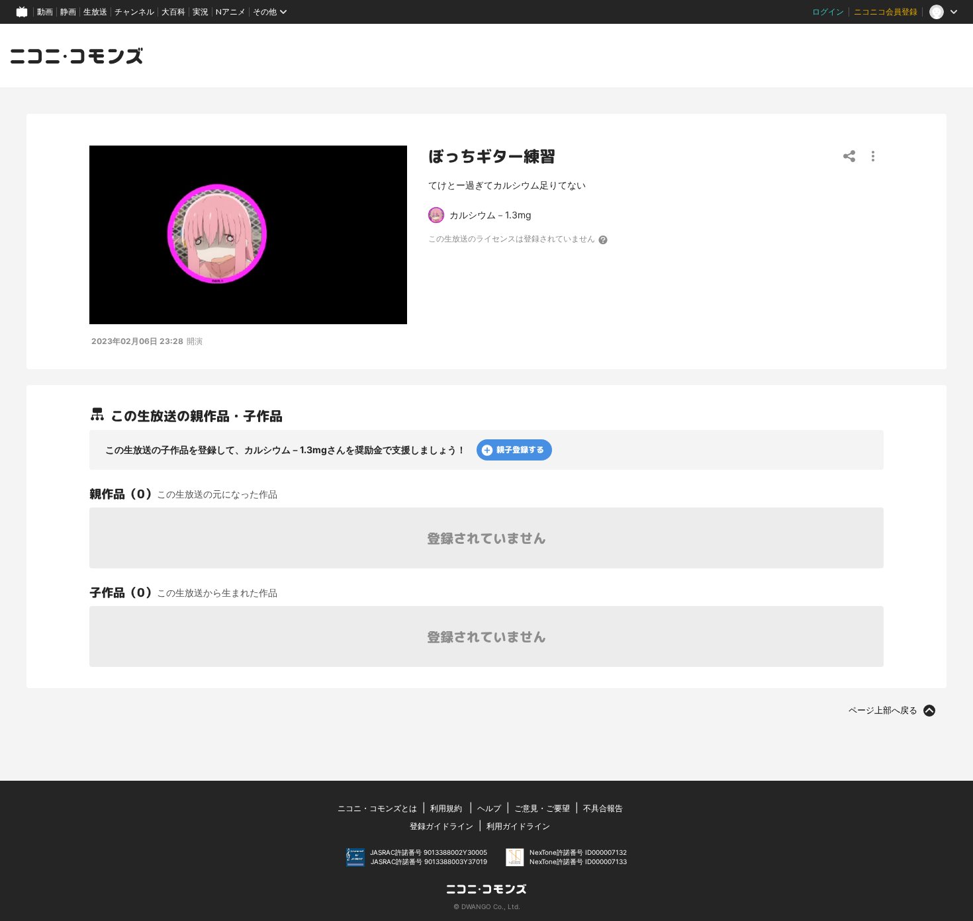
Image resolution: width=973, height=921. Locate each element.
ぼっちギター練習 (491, 156)
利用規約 (446, 808)
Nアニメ (231, 12)
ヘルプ (489, 808)
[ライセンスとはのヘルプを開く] (604, 239)
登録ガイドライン (441, 826)
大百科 (173, 12)
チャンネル (134, 12)
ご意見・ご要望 (542, 808)
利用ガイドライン (518, 826)
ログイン (828, 12)
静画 (68, 12)
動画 (45, 12)
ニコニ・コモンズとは (377, 808)
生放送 (95, 12)
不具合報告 (603, 808)
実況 (200, 12)
